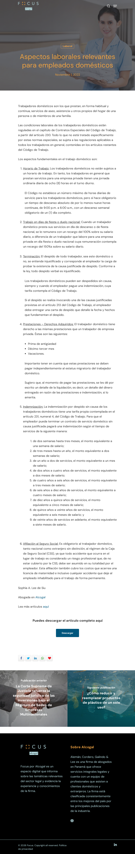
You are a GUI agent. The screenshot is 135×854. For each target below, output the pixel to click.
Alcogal (40, 597)
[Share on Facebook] (21, 658)
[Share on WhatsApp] (42, 658)
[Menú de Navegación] (115, 6)
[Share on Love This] (49, 658)
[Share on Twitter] (28, 658)
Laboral (67, 46)
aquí (46, 607)
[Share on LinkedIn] (35, 658)
